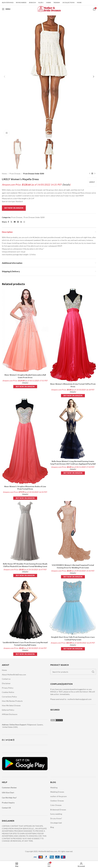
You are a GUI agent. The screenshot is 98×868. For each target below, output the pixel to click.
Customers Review (9, 787)
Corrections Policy (9, 697)
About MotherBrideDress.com (14, 674)
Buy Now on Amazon (13, 208)
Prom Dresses (15, 173)
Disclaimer (6, 683)
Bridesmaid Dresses (58, 810)
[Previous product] (89, 173)
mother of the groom (58, 796)
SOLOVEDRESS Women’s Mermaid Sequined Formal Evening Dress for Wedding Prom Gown (73, 566)
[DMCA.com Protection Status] (56, 720)
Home (4, 173)
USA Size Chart (8, 792)
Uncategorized (56, 823)
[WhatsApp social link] (24, 222)
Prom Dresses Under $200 (33, 173)
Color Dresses (56, 805)
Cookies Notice (8, 692)
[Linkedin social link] (21, 222)
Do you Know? (56, 818)
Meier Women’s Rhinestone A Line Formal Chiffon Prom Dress (73, 385)
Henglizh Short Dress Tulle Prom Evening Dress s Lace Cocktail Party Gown (73, 638)
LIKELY (92, 182)
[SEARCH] (93, 672)
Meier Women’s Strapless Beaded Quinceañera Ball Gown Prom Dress (25, 376)
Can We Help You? (9, 798)
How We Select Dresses (11, 705)
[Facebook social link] (8, 222)
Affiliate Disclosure (9, 714)
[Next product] (95, 173)
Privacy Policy (7, 688)
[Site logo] (49, 9)
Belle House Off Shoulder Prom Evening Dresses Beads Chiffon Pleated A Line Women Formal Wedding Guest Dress (25, 566)
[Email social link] (14, 222)
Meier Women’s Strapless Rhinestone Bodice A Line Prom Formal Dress (25, 487)
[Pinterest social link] (18, 222)
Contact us (6, 679)
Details (66, 184)
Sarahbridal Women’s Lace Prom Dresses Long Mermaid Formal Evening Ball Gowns (25, 643)
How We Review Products (12, 701)
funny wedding (56, 814)
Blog (52, 827)
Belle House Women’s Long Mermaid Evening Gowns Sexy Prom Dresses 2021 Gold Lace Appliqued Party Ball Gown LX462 (73, 463)
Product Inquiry (8, 802)
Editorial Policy (8, 710)
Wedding (53, 787)
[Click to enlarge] (7, 133)
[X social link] (11, 222)
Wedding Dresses (57, 792)
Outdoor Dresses (57, 801)
